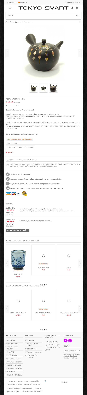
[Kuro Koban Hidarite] (18, 304)
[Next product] (80, 21)
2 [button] (42, 284)
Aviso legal (11, 372)
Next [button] (80, 264)
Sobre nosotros (12, 355)
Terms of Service (31, 385)
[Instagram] (70, 340)
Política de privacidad (14, 362)
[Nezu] (69, 259)
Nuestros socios (12, 343)
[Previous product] (79, 21)
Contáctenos (11, 340)
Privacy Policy (17, 385)
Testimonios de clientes (12, 348)
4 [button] (46, 284)
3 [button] (44, 284)
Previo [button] (7, 53)
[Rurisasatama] (43, 259)
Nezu (69, 274)
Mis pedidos (31, 340)
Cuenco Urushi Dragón (69, 319)
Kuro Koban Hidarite (18, 319)
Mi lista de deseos (73, 2)
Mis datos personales (34, 352)
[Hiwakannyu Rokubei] (43, 304)
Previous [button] (7, 264)
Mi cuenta (29, 336)
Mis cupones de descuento (32, 356)
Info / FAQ (10, 352)
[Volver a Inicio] (6, 22)
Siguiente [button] (80, 53)
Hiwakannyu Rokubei (43, 319)
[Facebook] (66, 340)
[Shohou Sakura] (33, 88)
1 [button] (40, 284)
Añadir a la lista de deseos (28, 160)
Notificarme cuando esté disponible (20, 147)
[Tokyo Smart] (43, 8)
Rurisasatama (43, 274)
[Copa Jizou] (18, 259)
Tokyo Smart (20, 388)
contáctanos (58, 188)
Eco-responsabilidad (14, 368)
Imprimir (11, 160)
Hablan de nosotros (14, 365)
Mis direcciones (32, 349)
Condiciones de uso (14, 358)
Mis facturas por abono (32, 344)
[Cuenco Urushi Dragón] (69, 304)
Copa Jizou (18, 274)
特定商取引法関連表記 (14, 375)
